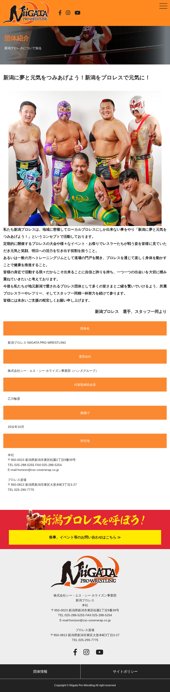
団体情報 (40, 671)
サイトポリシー (125, 671)
